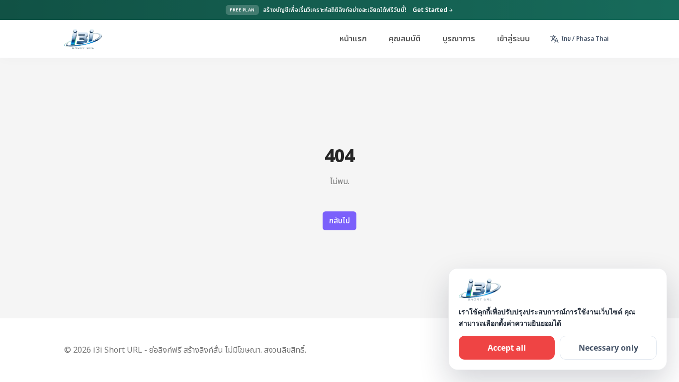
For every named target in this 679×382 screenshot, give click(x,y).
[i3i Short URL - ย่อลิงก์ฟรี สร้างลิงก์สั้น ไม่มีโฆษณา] (83, 39)
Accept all (507, 347)
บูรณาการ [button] (458, 39)
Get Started (433, 10)
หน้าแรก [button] (353, 39)
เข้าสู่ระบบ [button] (513, 39)
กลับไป (339, 221)
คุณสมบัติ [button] (405, 39)
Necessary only (608, 347)
